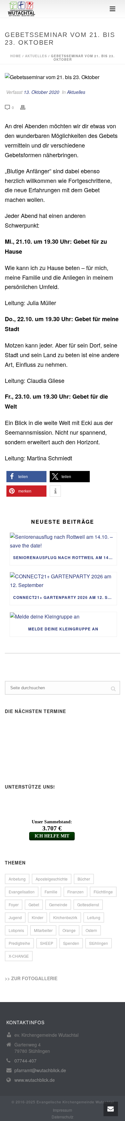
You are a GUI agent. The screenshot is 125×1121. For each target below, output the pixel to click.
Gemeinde (58, 904)
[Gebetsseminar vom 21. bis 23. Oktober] (62, 76)
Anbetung (17, 878)
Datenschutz (62, 1116)
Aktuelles (36, 56)
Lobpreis (16, 930)
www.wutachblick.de (34, 1080)
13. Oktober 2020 (41, 92)
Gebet (34, 904)
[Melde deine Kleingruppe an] (63, 616)
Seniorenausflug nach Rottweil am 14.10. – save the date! (65, 557)
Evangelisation (22, 891)
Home (15, 56)
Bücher (84, 878)
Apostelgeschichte (52, 878)
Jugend (15, 917)
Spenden (71, 943)
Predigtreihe (19, 943)
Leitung (93, 917)
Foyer (14, 904)
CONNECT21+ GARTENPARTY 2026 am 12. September (65, 597)
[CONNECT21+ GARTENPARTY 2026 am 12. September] (63, 580)
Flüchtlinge (103, 891)
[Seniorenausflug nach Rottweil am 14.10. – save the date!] (63, 541)
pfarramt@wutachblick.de (40, 1070)
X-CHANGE (19, 956)
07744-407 (25, 1060)
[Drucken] (26, 107)
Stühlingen (98, 943)
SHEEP (46, 943)
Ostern (91, 930)
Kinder (37, 917)
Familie (51, 891)
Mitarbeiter (43, 930)
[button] (26, 476)
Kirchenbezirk (65, 917)
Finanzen (75, 891)
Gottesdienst (88, 904)
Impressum (62, 1110)
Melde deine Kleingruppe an (63, 629)
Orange (69, 930)
